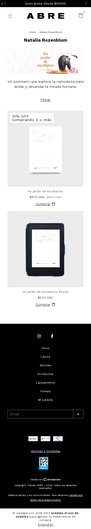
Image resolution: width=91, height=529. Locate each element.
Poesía (45, 391)
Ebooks (45, 365)
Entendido (45, 524)
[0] (80, 16)
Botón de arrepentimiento (45, 500)
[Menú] (11, 16)
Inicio (32, 32)
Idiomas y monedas (45, 451)
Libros (45, 357)
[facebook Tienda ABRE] (52, 336)
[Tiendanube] (45, 480)
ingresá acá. (76, 495)
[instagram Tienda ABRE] (39, 336)
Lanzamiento (45, 382)
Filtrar (45, 100)
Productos (45, 374)
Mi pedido (45, 400)
